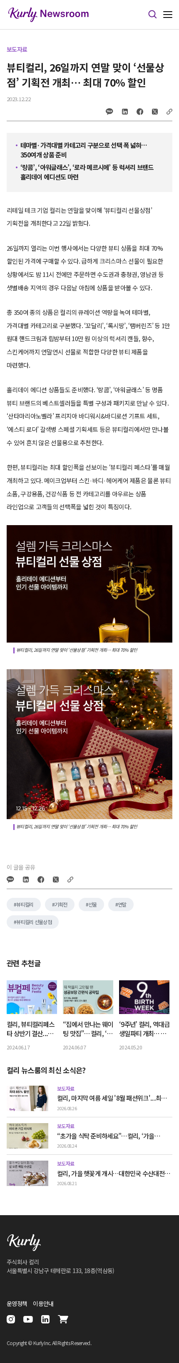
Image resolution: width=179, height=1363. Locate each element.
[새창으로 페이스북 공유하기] (140, 111)
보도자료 (17, 49)
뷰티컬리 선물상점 (34, 922)
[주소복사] (169, 112)
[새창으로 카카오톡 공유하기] (109, 111)
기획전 (61, 904)
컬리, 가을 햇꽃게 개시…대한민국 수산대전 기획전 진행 (110, 1174)
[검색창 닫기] (152, 14)
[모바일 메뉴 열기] (167, 14)
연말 (122, 904)
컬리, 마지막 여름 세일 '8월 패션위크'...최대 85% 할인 (112, 1098)
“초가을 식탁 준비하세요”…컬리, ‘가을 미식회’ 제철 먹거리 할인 (105, 1136)
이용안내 (43, 1303)
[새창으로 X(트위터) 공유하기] (155, 112)
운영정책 (17, 1303)
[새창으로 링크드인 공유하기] (125, 112)
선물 (92, 904)
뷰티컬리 (24, 904)
